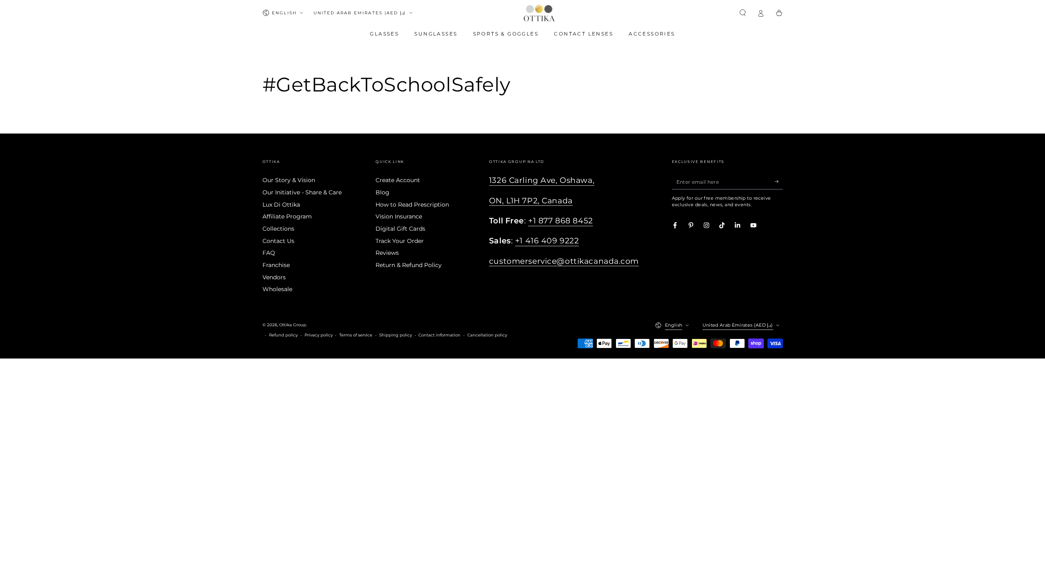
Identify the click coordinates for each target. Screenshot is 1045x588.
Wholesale (277, 289)
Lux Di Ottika (281, 204)
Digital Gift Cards (400, 228)
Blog (382, 192)
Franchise (276, 265)
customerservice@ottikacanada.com (564, 261)
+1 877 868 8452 (560, 220)
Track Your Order (400, 241)
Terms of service (355, 335)
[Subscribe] (779, 181)
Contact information (439, 335)
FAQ (268, 252)
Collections (278, 228)
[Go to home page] (539, 13)
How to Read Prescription (412, 204)
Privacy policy (319, 335)
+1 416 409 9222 (547, 240)
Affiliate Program (287, 216)
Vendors (274, 277)
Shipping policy (395, 335)
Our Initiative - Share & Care (302, 192)
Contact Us (278, 241)
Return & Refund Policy (409, 265)
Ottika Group (292, 324)
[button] (743, 12)
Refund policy (283, 335)
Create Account (398, 180)
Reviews (387, 252)
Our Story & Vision (288, 180)
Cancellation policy (487, 335)
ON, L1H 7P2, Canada (531, 200)
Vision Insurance (399, 216)
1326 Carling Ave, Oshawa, (541, 180)
